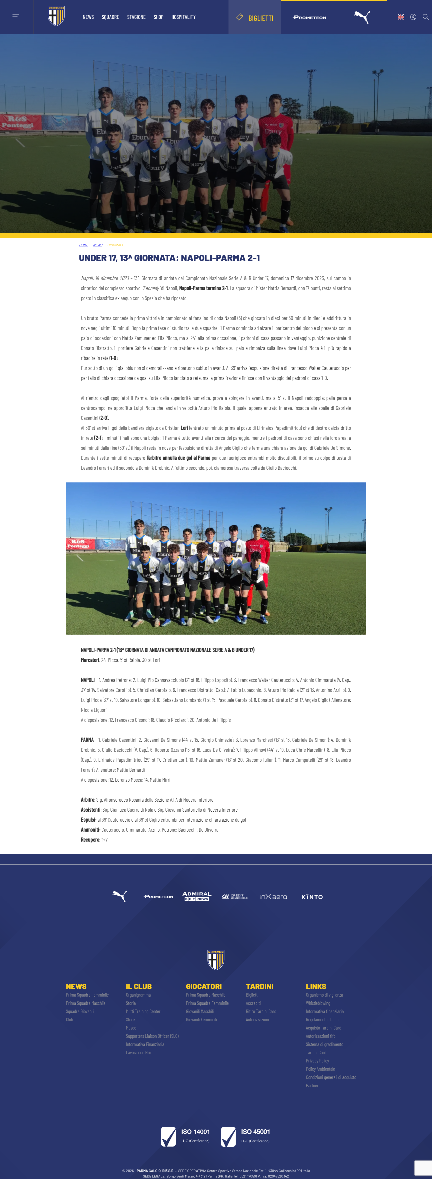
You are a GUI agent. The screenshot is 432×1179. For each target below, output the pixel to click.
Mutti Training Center (143, 1011)
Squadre (110, 16)
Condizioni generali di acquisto (331, 1077)
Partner (312, 1085)
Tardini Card (316, 1052)
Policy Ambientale (320, 1069)
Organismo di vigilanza (324, 995)
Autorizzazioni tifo (321, 1036)
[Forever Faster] (120, 896)
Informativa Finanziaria (145, 1044)
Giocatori (204, 986)
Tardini (260, 986)
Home (83, 245)
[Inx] (274, 896)
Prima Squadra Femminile (87, 995)
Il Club (139, 986)
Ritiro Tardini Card (261, 1011)
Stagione (136, 16)
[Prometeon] (158, 896)
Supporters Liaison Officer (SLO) (152, 1036)
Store (130, 1019)
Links (316, 986)
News (88, 16)
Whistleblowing (318, 1003)
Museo (131, 1028)
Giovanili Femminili (201, 1019)
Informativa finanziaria (325, 1011)
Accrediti (253, 1003)
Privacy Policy (317, 1060)
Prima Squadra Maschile (86, 1003)
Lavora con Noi (138, 1052)
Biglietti (252, 995)
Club (69, 1019)
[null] (196, 896)
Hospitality (184, 16)
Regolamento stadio (322, 1019)
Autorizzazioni (257, 1019)
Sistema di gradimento (324, 1044)
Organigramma (138, 995)
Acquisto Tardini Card (323, 1028)
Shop (159, 16)
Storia (131, 1003)
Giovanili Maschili (200, 1011)
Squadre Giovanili (80, 1011)
